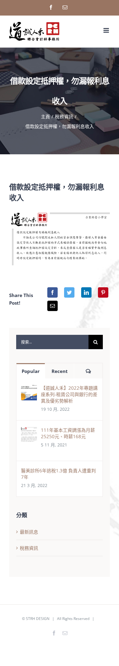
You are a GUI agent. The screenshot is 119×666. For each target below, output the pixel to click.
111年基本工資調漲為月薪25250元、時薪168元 (68, 433)
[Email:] (52, 306)
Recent (60, 371)
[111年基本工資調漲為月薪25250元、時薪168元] (29, 431)
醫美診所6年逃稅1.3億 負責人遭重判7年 (58, 473)
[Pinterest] (103, 292)
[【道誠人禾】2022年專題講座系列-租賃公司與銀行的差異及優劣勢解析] (29, 389)
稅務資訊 (29, 548)
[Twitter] (69, 292)
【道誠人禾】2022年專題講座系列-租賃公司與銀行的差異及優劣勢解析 (69, 394)
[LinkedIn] (86, 292)
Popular (31, 371)
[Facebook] (52, 292)
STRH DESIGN (37, 618)
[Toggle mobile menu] (106, 30)
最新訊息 (29, 532)
